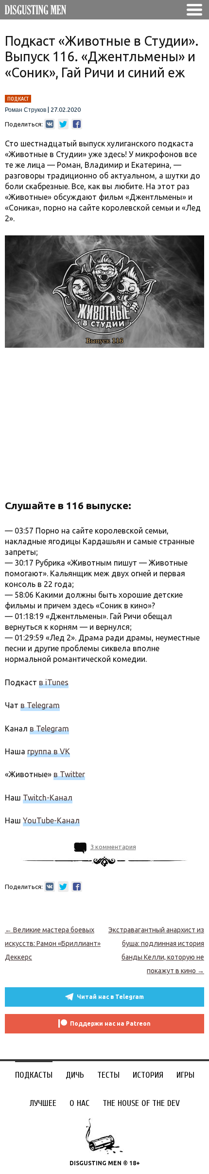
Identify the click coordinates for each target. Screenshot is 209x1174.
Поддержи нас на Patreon (110, 1023)
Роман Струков (25, 110)
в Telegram (40, 705)
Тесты (108, 1075)
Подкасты (33, 1075)
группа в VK (48, 751)
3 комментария (113, 846)
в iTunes (54, 682)
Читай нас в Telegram (110, 997)
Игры (185, 1075)
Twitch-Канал (47, 797)
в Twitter (69, 774)
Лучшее (43, 1103)
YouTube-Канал (51, 820)
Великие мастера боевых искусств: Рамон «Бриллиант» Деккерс (53, 943)
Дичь (75, 1075)
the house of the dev (141, 1103)
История (148, 1075)
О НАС (79, 1103)
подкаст (18, 98)
